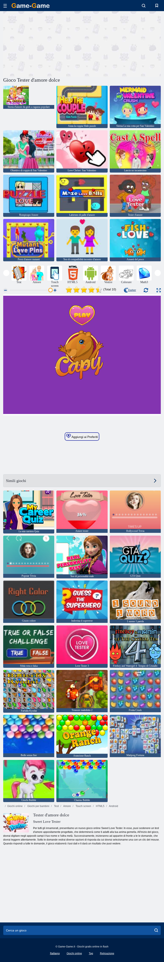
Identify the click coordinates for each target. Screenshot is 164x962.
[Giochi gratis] (30, 5)
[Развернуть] (159, 290)
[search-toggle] (143, 5)
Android (113, 806)
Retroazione (107, 953)
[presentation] (6, 273)
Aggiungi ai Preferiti (84, 437)
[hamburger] (5, 6)
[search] (156, 930)
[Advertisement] (43, 43)
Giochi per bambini (38, 806)
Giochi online (15, 806)
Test (56, 806)
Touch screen (83, 806)
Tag (91, 953)
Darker (132, 290)
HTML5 (99, 806)
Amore (67, 806)
